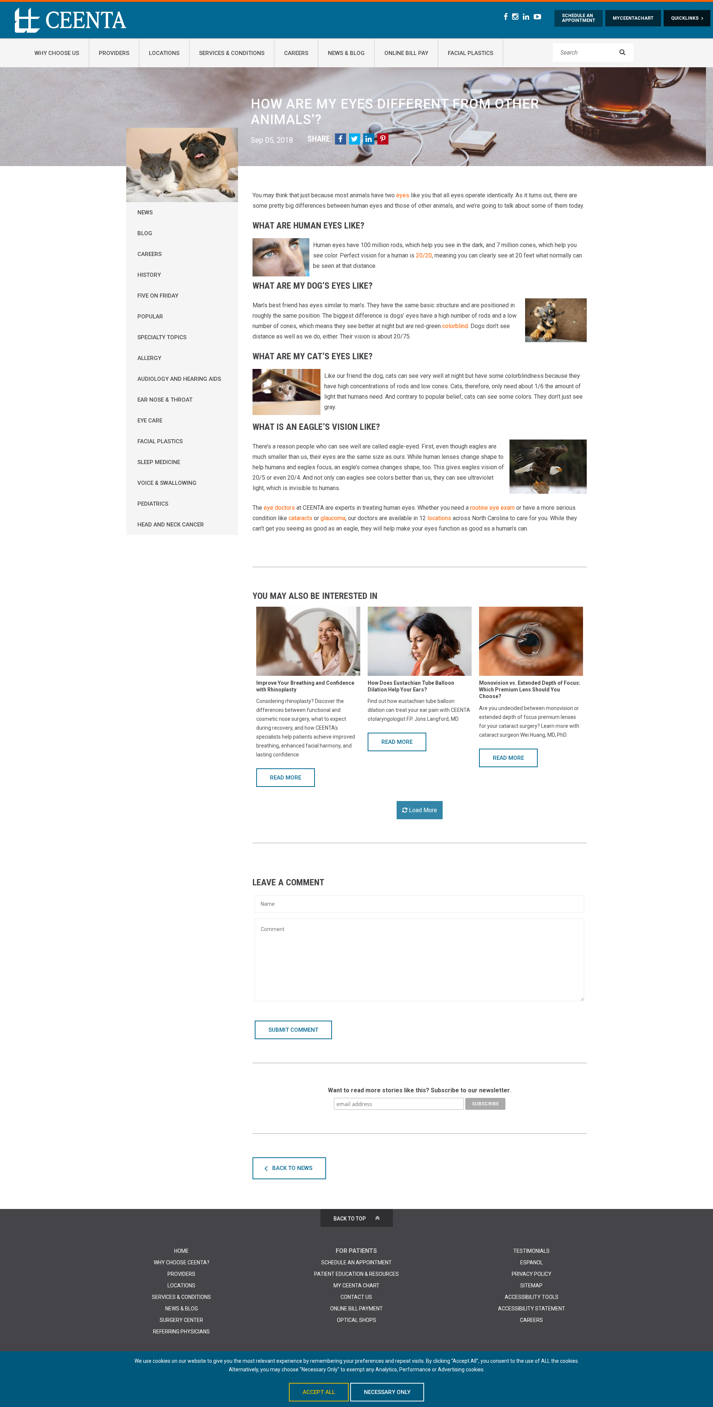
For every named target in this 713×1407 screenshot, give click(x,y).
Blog (144, 233)
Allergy (149, 358)
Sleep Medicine (158, 462)
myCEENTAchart (633, 18)
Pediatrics (152, 503)
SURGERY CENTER (181, 1320)
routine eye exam (492, 507)
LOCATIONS (181, 1285)
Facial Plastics (160, 441)
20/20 (424, 255)
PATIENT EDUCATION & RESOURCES (356, 1274)
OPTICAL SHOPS (356, 1320)
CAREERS (531, 1320)
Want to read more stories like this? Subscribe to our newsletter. (419, 1090)
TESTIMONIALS (531, 1251)
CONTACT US (356, 1297)
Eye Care (149, 420)
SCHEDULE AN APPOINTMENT (356, 1262)
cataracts (300, 518)
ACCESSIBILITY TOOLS (532, 1297)
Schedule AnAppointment (578, 18)
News (145, 212)
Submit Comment (293, 1030)
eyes (402, 195)
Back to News (292, 1168)
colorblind (455, 326)
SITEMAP (531, 1285)
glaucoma (332, 518)
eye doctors (279, 507)
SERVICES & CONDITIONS (181, 1297)
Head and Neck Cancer (170, 524)
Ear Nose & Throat (164, 399)
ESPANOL (531, 1262)
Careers (149, 254)
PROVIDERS (181, 1274)
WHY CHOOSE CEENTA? (181, 1262)
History (149, 275)
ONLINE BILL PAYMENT (356, 1309)
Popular (150, 316)
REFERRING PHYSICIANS (181, 1332)
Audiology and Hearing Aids (179, 379)
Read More (285, 777)
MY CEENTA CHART (356, 1285)
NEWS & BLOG (181, 1309)
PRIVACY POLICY (531, 1274)
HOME (181, 1251)
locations (439, 518)
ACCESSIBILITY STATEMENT (531, 1309)
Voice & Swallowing (166, 483)
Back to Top (349, 1219)
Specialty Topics (161, 337)
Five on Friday (157, 295)
